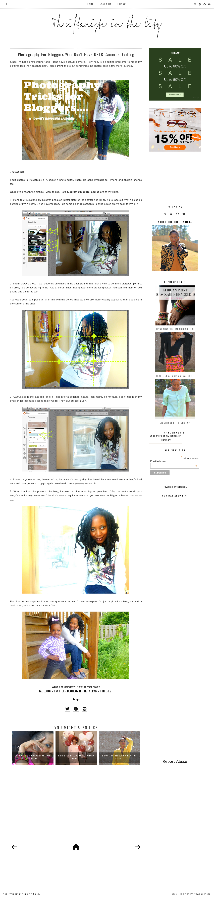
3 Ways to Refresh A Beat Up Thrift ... (119, 757)
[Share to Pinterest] (84, 709)
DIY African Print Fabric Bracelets (175, 329)
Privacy (122, 4)
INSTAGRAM (90, 691)
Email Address (173, 461)
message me (32, 601)
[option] (33, 747)
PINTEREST (106, 691)
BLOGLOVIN (74, 691)
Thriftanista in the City (17, 894)
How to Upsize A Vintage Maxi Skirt (174, 375)
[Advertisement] (76, 808)
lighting (59, 65)
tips (78, 699)
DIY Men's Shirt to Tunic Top (175, 422)
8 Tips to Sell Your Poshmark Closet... (76, 757)
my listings (172, 435)
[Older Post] (137, 847)
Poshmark (165, 439)
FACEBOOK (45, 691)
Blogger (181, 486)
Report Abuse (175, 761)
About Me (106, 4)
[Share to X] (67, 709)
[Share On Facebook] (76, 709)
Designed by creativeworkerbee (191, 894)
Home (90, 4)
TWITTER (59, 691)
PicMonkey (35, 179)
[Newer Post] (14, 847)
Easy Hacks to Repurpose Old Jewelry (33, 757)
